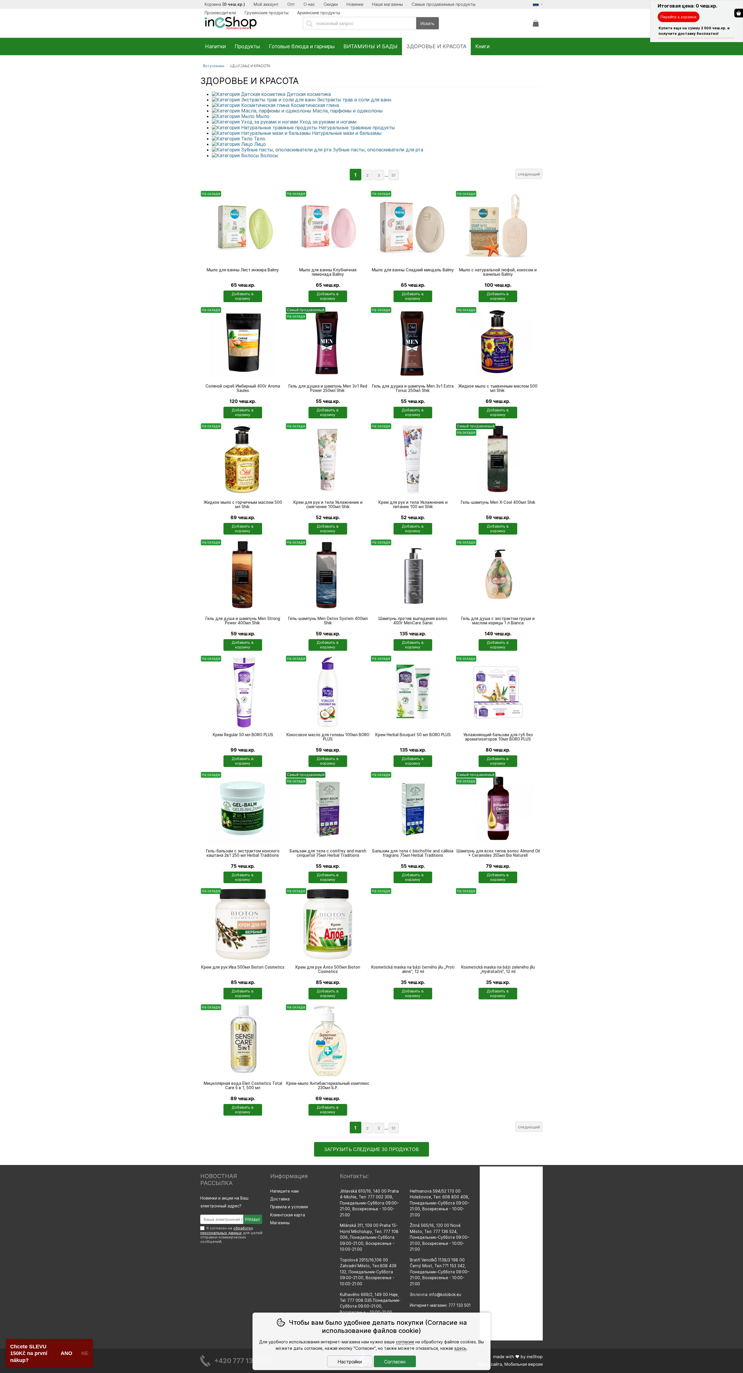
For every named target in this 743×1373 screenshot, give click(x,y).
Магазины (280, 1222)
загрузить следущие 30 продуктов (371, 1149)
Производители (220, 12)
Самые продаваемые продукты (443, 4)
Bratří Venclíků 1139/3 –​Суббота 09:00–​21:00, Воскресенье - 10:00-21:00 (439, 1272)
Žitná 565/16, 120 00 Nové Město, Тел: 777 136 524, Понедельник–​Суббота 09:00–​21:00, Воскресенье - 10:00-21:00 (439, 1237)
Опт (291, 4)
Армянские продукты (318, 12)
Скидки (331, 4)
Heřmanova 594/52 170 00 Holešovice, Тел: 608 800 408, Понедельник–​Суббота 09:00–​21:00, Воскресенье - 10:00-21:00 (439, 1203)
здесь (460, 1348)
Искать (427, 23)
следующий (529, 174)
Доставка (280, 1199)
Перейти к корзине (679, 17)
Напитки (215, 46)
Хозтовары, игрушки (230, 64)
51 (394, 175)
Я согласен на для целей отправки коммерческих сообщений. (231, 1235)
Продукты (247, 46)
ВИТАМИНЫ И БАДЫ (370, 46)
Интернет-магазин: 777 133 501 (440, 1305)
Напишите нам (284, 1191)
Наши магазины (387, 4)
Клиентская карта (287, 1215)
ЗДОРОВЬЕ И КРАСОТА (436, 46)
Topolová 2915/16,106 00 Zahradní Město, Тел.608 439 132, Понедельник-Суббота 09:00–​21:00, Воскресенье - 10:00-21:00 (368, 1272)
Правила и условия (289, 1206)
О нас (309, 4)
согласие (405, 1341)
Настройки (350, 1362)
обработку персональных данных (226, 1230)
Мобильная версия (523, 1364)
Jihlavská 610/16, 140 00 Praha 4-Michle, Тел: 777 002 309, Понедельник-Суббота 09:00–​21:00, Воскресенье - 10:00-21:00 (369, 1203)
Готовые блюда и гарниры (302, 46)
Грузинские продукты (266, 12)
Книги (482, 46)
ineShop (535, 1356)
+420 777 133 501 (242, 1361)
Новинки (355, 4)
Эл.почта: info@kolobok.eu (435, 1294)
